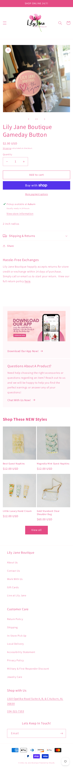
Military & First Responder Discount (28, 668)
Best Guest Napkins (14, 463)
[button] (5, 23)
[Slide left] (28, 119)
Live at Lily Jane (16, 595)
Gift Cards (13, 587)
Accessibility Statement (21, 652)
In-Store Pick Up (16, 635)
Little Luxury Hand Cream (17, 511)
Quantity (7, 154)
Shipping (7, 148)
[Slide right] (44, 119)
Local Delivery (15, 643)
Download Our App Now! (22, 351)
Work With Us (15, 579)
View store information (20, 213)
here (27, 281)
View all (36, 530)
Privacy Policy (15, 660)
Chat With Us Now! (19, 400)
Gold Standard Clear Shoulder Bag (48, 513)
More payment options (36, 194)
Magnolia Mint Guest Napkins (53, 463)
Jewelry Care (14, 677)
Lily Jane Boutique (32, 763)
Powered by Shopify (47, 763)
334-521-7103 (15, 711)
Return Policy (15, 619)
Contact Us (13, 570)
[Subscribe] (62, 733)
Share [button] (10, 245)
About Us (12, 562)
